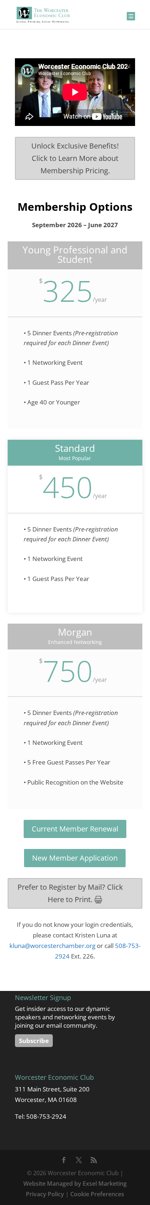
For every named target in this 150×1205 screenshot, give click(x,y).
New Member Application (75, 858)
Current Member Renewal (75, 829)
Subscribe (34, 1040)
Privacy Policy (45, 1194)
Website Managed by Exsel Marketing (75, 1184)
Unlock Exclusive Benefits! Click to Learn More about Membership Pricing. (75, 158)
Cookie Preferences (97, 1194)
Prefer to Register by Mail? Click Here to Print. (70, 893)
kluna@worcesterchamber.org (52, 945)
